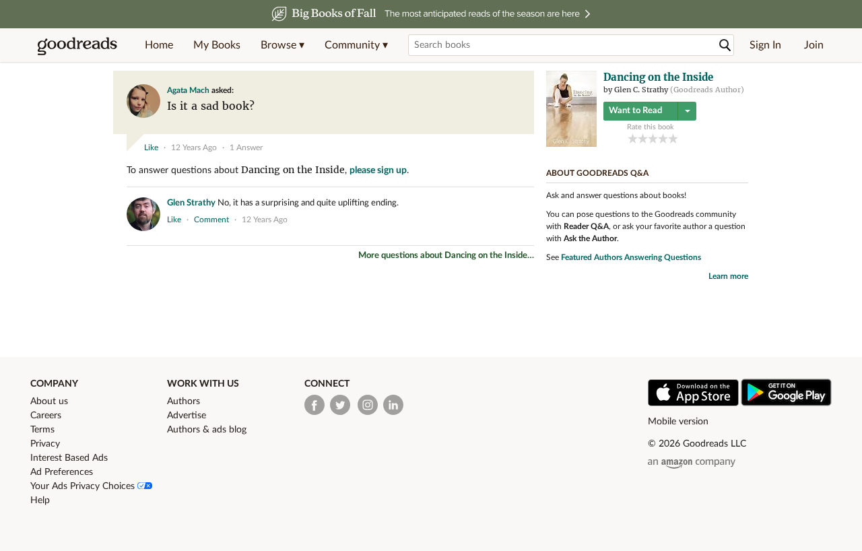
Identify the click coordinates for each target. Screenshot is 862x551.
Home (159, 45)
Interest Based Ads (69, 458)
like (151, 147)
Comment (211, 220)
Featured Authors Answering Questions (631, 257)
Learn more (728, 276)
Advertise (186, 415)
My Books (216, 45)
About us (49, 401)
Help (40, 500)
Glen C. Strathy (641, 89)
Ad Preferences (61, 472)
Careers (45, 415)
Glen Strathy (191, 203)
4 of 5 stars (663, 138)
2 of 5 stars (643, 138)
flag (521, 125)
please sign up (378, 170)
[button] (282, 45)
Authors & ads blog (206, 429)
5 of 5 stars (673, 138)
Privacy (45, 444)
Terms (42, 429)
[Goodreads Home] (77, 45)
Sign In (765, 45)
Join (814, 45)
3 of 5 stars (653, 138)
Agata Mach (188, 90)
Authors (183, 401)
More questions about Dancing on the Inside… (446, 255)
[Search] (725, 45)
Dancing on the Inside (293, 170)
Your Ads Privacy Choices (83, 486)
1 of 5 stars (633, 138)
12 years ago (194, 147)
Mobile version (678, 421)
